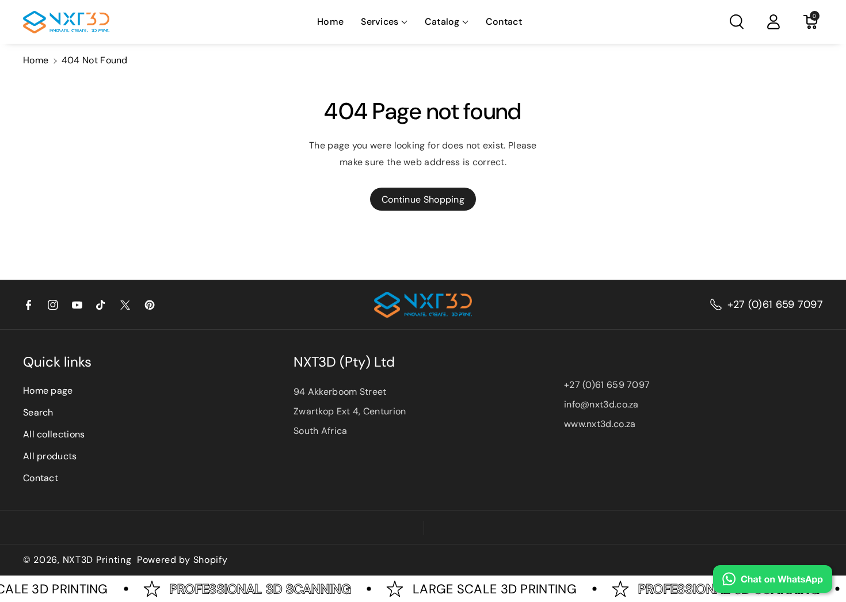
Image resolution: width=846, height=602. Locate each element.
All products (50, 456)
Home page (48, 390)
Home (35, 60)
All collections (54, 434)
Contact (40, 478)
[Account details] (773, 22)
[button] (384, 22)
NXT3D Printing (97, 560)
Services (379, 22)
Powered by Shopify (182, 560)
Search (38, 412)
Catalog (442, 22)
